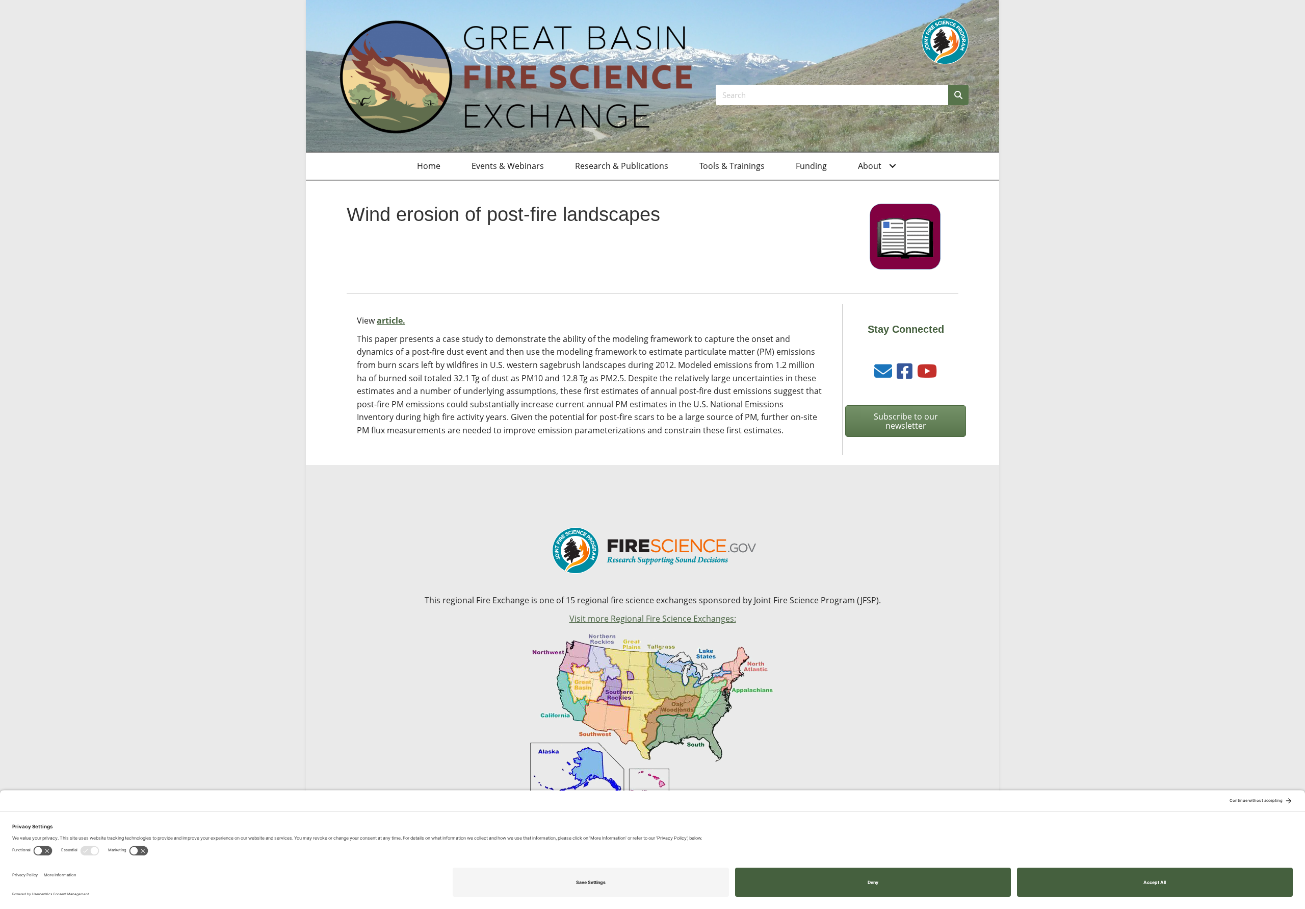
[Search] (958, 95)
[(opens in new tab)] (945, 40)
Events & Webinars (508, 165)
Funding (811, 165)
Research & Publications (621, 165)
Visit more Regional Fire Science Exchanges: (652, 618)
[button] (892, 166)
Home (428, 165)
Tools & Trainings (732, 165)
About (869, 165)
